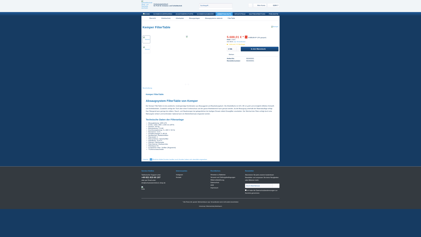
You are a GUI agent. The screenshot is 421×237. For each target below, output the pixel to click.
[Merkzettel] (250, 5)
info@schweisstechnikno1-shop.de (153, 183)
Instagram (179, 175)
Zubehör (147, 159)
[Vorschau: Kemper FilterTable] (146, 39)
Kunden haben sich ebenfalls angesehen (193, 159)
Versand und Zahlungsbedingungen (222, 177)
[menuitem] (215, 6)
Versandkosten (214, 202)
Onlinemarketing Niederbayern (214, 206)
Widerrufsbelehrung (217, 180)
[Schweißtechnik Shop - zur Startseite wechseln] (147, 5)
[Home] (146, 14)
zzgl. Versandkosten (239, 41)
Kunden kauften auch (171, 159)
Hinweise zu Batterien (218, 175)
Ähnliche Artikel (158, 159)
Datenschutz (214, 182)
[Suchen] (230, 5)
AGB (212, 185)
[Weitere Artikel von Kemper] (274, 29)
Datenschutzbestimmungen (265, 190)
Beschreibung (147, 88)
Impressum (214, 188)
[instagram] (143, 188)
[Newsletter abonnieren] (276, 186)
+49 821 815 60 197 (151, 177)
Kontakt (178, 177)
